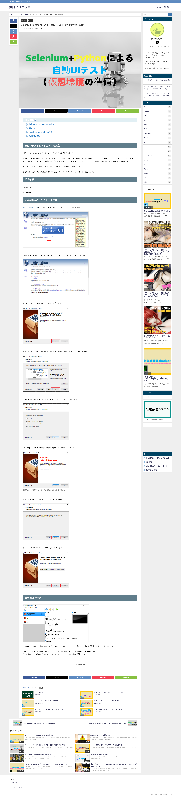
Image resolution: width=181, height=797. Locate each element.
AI (157, 107)
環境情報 (30, 128)
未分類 (157, 169)
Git (157, 115)
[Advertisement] (80, 670)
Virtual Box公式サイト (30, 207)
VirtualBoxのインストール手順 (39, 132)
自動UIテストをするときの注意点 (40, 124)
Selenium (23, 20)
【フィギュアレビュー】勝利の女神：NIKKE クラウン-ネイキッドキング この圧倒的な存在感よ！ (157, 95)
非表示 (33, 120)
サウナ (157, 142)
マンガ (157, 164)
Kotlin (157, 124)
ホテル (157, 160)
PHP (157, 129)
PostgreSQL (157, 133)
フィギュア (157, 151)
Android (157, 111)
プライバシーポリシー (17, 787)
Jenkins (157, 120)
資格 (157, 177)
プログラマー (157, 155)
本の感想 (157, 173)
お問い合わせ (167, 7)
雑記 (157, 182)
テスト (30, 20)
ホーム (159, 7)
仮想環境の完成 (33, 136)
